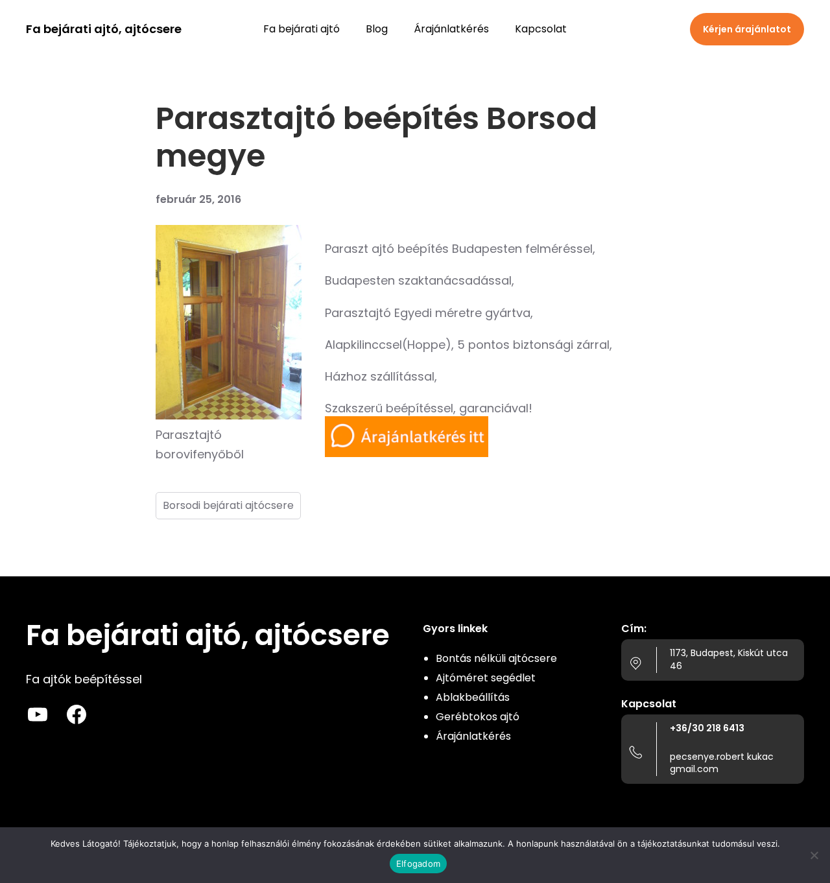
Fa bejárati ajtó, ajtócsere (104, 29)
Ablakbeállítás (473, 697)
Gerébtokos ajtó (477, 716)
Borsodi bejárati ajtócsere (228, 505)
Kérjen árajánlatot (747, 29)
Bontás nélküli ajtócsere (496, 658)
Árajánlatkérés (473, 736)
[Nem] (813, 855)
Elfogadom (418, 863)
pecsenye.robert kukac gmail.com (722, 763)
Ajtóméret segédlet (486, 677)
